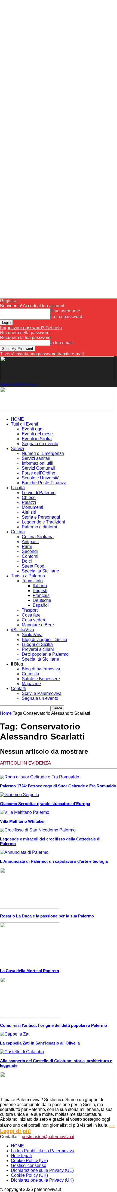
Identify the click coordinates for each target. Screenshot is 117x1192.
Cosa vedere (34, 620)
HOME (17, 419)
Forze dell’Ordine (38, 473)
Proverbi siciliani (38, 649)
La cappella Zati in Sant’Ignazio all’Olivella (40, 1043)
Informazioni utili (37, 463)
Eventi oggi (33, 429)
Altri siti (29, 512)
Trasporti (30, 610)
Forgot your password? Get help (31, 327)
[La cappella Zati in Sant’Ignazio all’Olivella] (15, 1034)
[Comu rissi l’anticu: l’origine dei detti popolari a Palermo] (29, 1016)
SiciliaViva (32, 634)
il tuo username (65, 311)
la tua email (61, 342)
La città (18, 487)
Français (41, 595)
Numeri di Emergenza (43, 453)
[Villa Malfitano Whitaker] (24, 812)
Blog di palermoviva (41, 669)
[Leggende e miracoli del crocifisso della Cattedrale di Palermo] (38, 830)
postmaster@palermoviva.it (48, 1136)
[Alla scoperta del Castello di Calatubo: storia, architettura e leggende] (22, 1051)
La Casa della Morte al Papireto (29, 970)
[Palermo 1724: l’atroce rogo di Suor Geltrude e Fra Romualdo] (39, 777)
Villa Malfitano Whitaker (22, 821)
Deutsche (42, 600)
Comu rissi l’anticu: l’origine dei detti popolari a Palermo (53, 1025)
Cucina (18, 531)
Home (6, 713)
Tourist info (32, 580)
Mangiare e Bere (38, 625)
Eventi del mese (37, 434)
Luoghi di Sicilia (37, 644)
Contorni (30, 556)
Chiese (29, 497)
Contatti (18, 688)
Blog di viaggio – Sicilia (44, 639)
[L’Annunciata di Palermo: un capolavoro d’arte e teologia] (24, 852)
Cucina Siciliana (38, 536)
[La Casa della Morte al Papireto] (29, 961)
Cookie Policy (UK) (29, 1175)
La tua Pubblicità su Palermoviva (42, 1150)
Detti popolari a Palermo (45, 654)
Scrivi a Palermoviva (41, 693)
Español (41, 605)
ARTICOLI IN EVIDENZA (25, 763)
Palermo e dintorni (39, 527)
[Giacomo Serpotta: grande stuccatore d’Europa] (19, 794)
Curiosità (30, 674)
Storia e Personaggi (41, 517)
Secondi (30, 551)
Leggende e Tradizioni (43, 522)
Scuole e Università (41, 478)
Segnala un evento (40, 443)
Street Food (33, 566)
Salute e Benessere (41, 678)
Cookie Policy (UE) (29, 1160)
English (40, 590)
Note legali (21, 1155)
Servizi (17, 448)
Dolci (27, 561)
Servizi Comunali (38, 468)
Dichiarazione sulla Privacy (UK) (42, 1180)
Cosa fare (31, 615)
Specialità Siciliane (40, 571)
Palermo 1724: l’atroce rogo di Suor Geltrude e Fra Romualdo (58, 786)
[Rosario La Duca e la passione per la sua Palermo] (29, 907)
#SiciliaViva (22, 629)
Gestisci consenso (28, 1165)
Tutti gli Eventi (24, 424)
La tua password (66, 316)
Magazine (31, 683)
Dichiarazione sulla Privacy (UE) (42, 1170)
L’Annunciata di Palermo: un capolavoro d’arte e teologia (54, 861)
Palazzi (29, 502)
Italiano (40, 585)
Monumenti (32, 507)
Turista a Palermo (28, 576)
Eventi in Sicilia (37, 438)
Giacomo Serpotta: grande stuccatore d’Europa (45, 803)
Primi (27, 546)
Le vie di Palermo (39, 492)
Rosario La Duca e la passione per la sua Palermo (47, 916)
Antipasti (30, 541)
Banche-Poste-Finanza (44, 483)
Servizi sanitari (36, 458)
